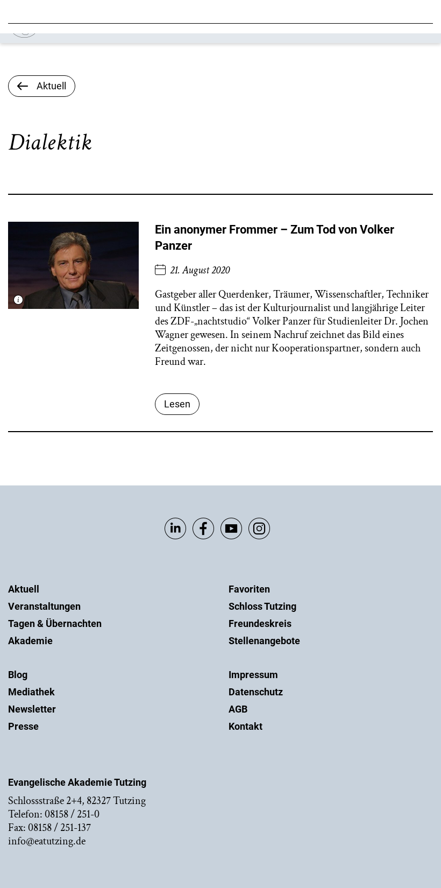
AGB (238, 709)
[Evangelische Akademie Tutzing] (70, 35)
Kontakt (245, 726)
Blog (17, 674)
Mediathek (31, 691)
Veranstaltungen (44, 606)
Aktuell (23, 589)
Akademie (30, 640)
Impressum (253, 674)
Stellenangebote (264, 640)
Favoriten (249, 589)
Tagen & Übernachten (55, 623)
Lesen (177, 404)
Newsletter (32, 709)
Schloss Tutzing (262, 606)
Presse (23, 726)
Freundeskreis (260, 623)
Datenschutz (256, 691)
